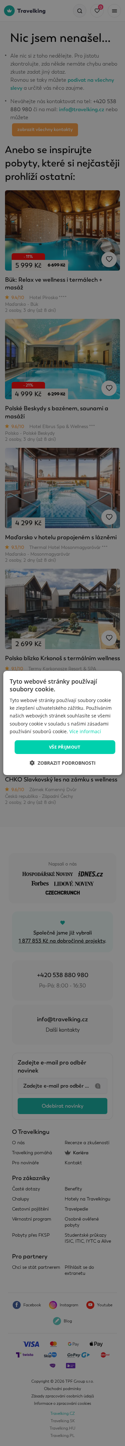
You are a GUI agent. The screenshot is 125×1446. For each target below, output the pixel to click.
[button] (63, 763)
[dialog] (62, 723)
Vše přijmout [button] (65, 747)
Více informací (85, 731)
